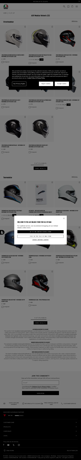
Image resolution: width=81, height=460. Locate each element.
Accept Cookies (62, 84)
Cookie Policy (31, 78)
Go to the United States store (40, 232)
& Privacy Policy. (40, 78)
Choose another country (40, 239)
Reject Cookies (46, 84)
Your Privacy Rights (19, 84)
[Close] (64, 218)
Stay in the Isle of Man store (40, 236)
